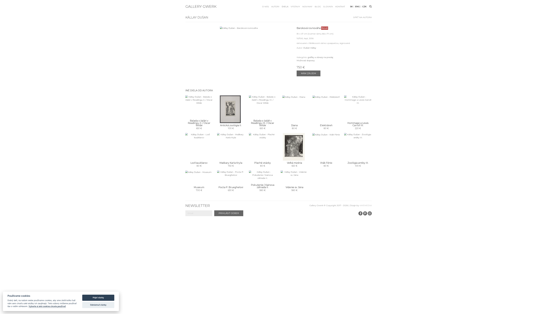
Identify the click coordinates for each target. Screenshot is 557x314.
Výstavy (295, 6)
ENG (357, 7)
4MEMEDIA (366, 205)
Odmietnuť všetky (98, 305)
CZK (364, 7)
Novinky (307, 6)
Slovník (328, 6)
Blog (318, 6)
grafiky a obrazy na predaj (320, 57)
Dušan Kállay (309, 48)
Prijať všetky (98, 297)
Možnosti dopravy (306, 60)
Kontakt (340, 6)
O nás (265, 6)
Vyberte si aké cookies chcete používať (47, 306)
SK (351, 7)
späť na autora (362, 17)
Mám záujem (308, 73)
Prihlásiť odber (229, 213)
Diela (285, 6)
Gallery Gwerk (201, 6)
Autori (275, 6)
